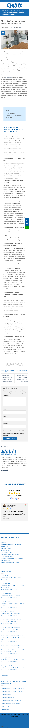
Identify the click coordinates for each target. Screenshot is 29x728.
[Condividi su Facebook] (10, 364)
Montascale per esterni (7, 697)
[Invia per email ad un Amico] (16, 364)
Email (5, 416)
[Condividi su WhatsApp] (7, 364)
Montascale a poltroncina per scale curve (12, 688)
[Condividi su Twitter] (13, 364)
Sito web (5, 423)
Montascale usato (6, 694)
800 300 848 (13, 590)
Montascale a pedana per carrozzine (11, 700)
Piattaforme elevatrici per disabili (10, 703)
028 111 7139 (8, 580)
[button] (2, 6)
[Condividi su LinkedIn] (21, 364)
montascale (8, 77)
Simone (20, 27)
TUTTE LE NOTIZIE (6, 446)
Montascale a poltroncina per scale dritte (12, 691)
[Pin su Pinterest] (18, 364)
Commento (6, 395)
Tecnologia (4, 18)
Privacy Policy (5, 676)
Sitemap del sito (5, 706)
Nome (5, 409)
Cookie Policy (5, 709)
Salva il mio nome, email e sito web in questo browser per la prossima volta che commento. (13, 433)
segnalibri (4, 372)
